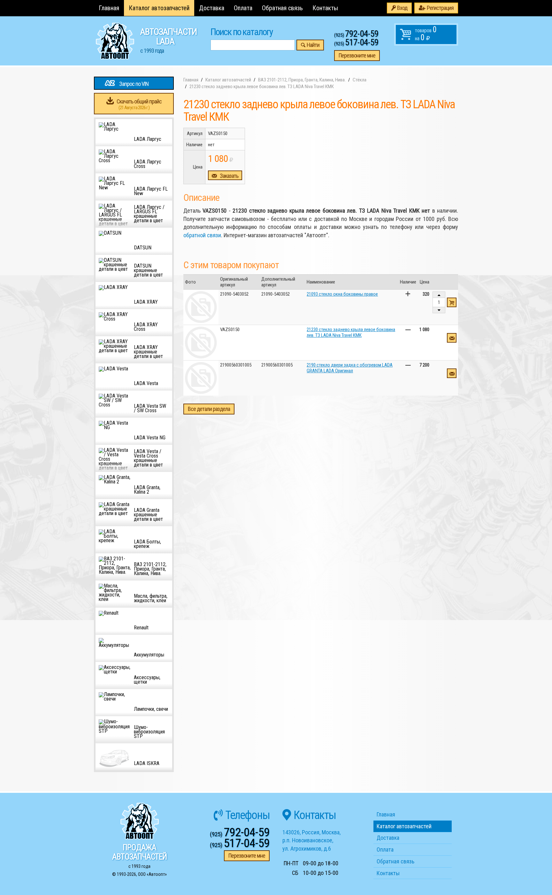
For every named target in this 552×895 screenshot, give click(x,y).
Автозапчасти (168, 40)
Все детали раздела (209, 409)
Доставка (211, 8)
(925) (356, 35)
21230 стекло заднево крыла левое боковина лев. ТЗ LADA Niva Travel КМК (351, 332)
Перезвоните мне (357, 55)
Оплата (243, 8)
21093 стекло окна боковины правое (342, 294)
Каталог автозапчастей (159, 8)
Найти (313, 45)
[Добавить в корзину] (451, 302)
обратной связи (202, 235)
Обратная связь (282, 8)
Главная (109, 8)
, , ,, (311, 840)
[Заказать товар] (451, 338)
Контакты (325, 8)
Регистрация (440, 7)
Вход (402, 7)
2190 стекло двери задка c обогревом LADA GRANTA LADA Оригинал (350, 368)
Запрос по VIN (134, 83)
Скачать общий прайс (139, 104)
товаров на (426, 33)
